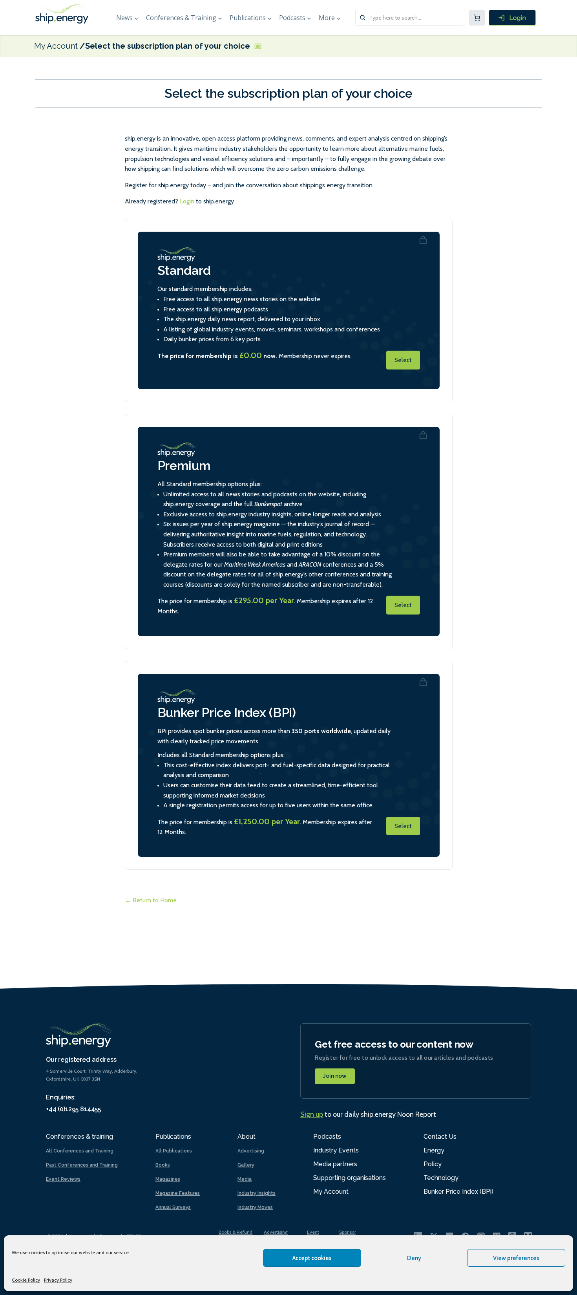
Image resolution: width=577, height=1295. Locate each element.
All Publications (173, 1151)
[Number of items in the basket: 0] (477, 18)
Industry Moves (255, 1207)
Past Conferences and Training (82, 1165)
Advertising (250, 1151)
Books (162, 1165)
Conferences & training (79, 1136)
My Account (56, 46)
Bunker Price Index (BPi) (458, 1191)
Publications (248, 18)
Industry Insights (256, 1193)
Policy (433, 1164)
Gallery (245, 1165)
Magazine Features (177, 1193)
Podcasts (292, 18)
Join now (335, 1076)
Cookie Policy (26, 1280)
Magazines (167, 1179)
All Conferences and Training (79, 1151)
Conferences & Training (181, 18)
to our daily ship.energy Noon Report (368, 1114)
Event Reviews (63, 1179)
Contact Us (440, 1136)
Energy (434, 1150)
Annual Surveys (173, 1207)
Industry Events (336, 1150)
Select (403, 360)
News (124, 18)
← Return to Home (151, 900)
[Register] (512, 18)
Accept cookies (312, 1258)
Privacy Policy (58, 1280)
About (246, 1136)
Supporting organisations (349, 1178)
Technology (441, 1178)
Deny (414, 1258)
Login (187, 201)
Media (244, 1179)
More (327, 18)
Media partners (335, 1164)
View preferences (516, 1258)
